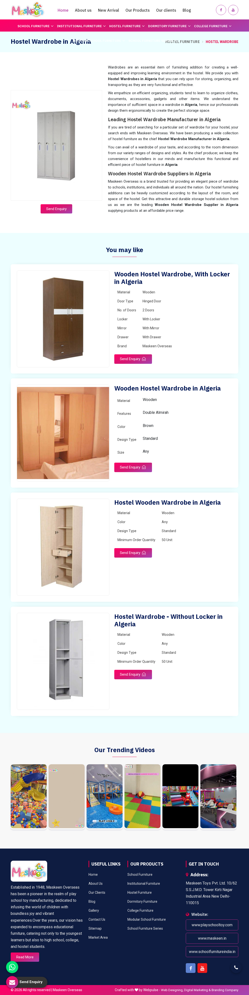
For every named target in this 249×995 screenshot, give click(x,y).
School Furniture (34, 26)
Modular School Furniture (97, 41)
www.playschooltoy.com (212, 925)
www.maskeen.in (212, 938)
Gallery (94, 910)
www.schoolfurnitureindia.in (212, 951)
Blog (187, 10)
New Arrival (108, 10)
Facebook (191, 968)
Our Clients (97, 892)
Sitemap (95, 928)
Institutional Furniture (79, 26)
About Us (96, 883)
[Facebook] (221, 10)
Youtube (202, 968)
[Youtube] (233, 10)
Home (63, 10)
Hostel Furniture (125, 26)
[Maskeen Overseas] (28, 9)
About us (83, 10)
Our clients (166, 10)
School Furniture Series (150, 41)
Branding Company (225, 990)
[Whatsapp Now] (12, 967)
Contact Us (97, 919)
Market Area (98, 937)
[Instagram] (29, 797)
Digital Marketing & (197, 990)
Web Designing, (172, 990)
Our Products (137, 10)
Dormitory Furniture (167, 26)
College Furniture (211, 26)
